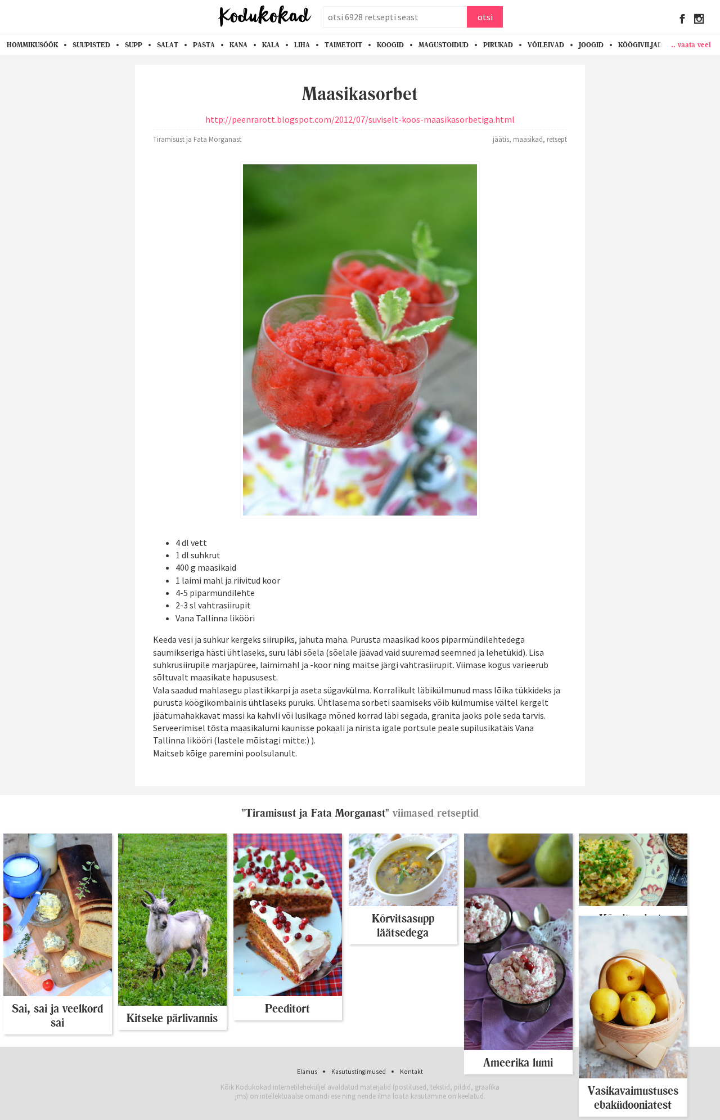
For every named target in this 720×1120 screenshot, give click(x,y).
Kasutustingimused (358, 1072)
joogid (591, 45)
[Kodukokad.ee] (264, 17)
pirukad (498, 45)
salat (167, 45)
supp (133, 45)
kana (239, 45)
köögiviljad (640, 45)
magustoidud (443, 45)
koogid (390, 45)
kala (271, 45)
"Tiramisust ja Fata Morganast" (315, 813)
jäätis (501, 139)
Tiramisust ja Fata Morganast (197, 139)
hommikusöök (32, 45)
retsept (557, 139)
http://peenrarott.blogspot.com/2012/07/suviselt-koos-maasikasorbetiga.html (360, 119)
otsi (485, 17)
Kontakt (411, 1072)
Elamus (307, 1072)
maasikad (528, 139)
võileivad (546, 45)
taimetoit (343, 45)
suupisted (91, 45)
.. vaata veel (691, 44)
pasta (204, 45)
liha (302, 45)
